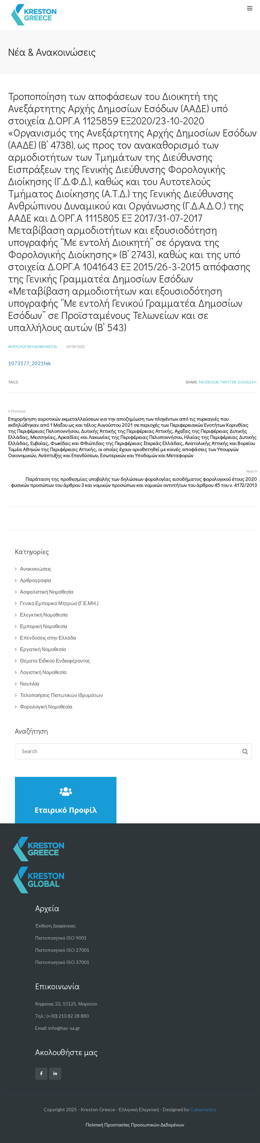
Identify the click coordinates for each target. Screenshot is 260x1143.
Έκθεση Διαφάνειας (55, 925)
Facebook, (209, 382)
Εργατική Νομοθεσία (43, 649)
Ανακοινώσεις (35, 569)
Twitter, (228, 382)
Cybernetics (203, 1109)
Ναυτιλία (29, 683)
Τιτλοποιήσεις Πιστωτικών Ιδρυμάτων (61, 695)
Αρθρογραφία (35, 580)
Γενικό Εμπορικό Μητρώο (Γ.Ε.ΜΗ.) (59, 603)
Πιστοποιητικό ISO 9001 (61, 938)
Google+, (247, 382)
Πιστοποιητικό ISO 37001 (62, 962)
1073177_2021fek (29, 363)
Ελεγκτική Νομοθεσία (44, 615)
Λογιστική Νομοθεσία (43, 672)
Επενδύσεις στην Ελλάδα (48, 638)
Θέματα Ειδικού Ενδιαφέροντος (55, 660)
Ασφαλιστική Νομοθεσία (46, 592)
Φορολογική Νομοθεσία (32, 346)
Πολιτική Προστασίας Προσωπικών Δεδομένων (135, 1124)
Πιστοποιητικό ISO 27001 (62, 950)
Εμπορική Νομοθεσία (43, 626)
